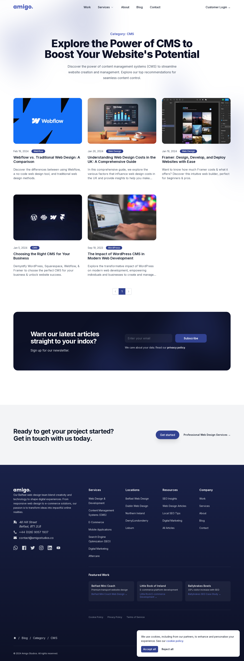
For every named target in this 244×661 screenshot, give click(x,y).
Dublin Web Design (137, 505)
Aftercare (94, 555)
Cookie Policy (96, 617)
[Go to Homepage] (46, 490)
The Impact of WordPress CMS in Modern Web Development (116, 256)
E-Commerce (96, 522)
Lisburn (130, 527)
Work (87, 7)
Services (104, 7)
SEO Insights (170, 498)
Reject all (167, 649)
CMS (34, 247)
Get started (167, 435)
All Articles (169, 527)
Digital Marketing (98, 548)
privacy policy (176, 347)
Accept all (149, 649)
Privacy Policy (115, 617)
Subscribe (191, 338)
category (39, 638)
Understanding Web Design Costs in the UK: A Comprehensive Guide (122, 159)
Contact (155, 7)
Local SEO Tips (171, 513)
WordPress (114, 247)
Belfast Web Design (137, 498)
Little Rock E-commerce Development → (152, 595)
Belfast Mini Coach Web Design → (109, 594)
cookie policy (174, 640)
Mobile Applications (100, 529)
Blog (139, 7)
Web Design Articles (174, 505)
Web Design (114, 151)
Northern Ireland (135, 513)
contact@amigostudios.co (36, 538)
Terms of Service (135, 617)
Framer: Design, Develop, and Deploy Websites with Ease (194, 159)
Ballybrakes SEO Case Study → (204, 594)
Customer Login (218, 7)
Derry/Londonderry (137, 520)
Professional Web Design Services (207, 434)
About (125, 7)
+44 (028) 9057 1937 (33, 532)
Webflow (38, 151)
